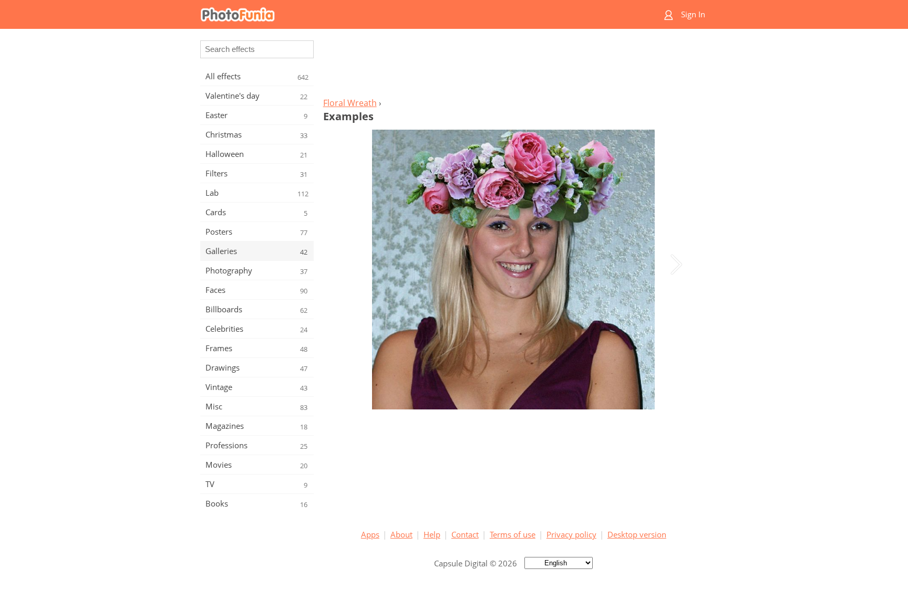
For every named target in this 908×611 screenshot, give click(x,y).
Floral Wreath (350, 103)
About (401, 534)
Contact (465, 534)
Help (432, 534)
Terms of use (512, 534)
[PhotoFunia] (413, 14)
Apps (370, 534)
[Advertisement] (513, 66)
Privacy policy (571, 534)
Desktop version (636, 534)
